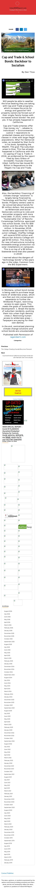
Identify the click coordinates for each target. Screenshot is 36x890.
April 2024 (7, 688)
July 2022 (7, 746)
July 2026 (7, 614)
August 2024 (8, 677)
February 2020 (8, 827)
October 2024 (8, 672)
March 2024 (7, 691)
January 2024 (8, 697)
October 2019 (8, 838)
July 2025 (7, 647)
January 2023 (8, 730)
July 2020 (7, 813)
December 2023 (9, 699)
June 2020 (7, 816)
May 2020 (7, 818)
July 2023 (7, 713)
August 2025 (8, 644)
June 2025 (7, 650)
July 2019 (7, 846)
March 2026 (7, 625)
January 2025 (8, 664)
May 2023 (7, 719)
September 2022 (9, 741)
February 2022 (8, 760)
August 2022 (8, 744)
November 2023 (9, 702)
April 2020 (7, 821)
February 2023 (8, 727)
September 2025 (9, 641)
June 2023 (7, 716)
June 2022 (7, 749)
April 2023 (7, 722)
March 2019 (7, 857)
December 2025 (9, 633)
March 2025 (7, 658)
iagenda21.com (18, 337)
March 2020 (8, 824)
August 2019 (8, 843)
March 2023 (7, 724)
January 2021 (8, 796)
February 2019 (8, 860)
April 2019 (7, 854)
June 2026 (7, 617)
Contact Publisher (18, 399)
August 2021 (8, 777)
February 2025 (8, 661)
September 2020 (9, 807)
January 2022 (8, 763)
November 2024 (9, 669)
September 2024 (9, 675)
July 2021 (7, 780)
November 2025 (9, 636)
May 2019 (7, 851)
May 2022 (7, 752)
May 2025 (7, 652)
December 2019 (9, 832)
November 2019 (9, 835)
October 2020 (8, 804)
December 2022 (9, 733)
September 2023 (9, 708)
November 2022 (9, 735)
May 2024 (7, 686)
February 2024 (8, 694)
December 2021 (9, 766)
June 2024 (7, 683)
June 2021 (7, 782)
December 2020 (9, 799)
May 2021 (7, 785)
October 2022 (8, 738)
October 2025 (8, 639)
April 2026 (7, 622)
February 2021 (8, 793)
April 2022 (7, 755)
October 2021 (8, 771)
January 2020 (8, 829)
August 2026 (8, 611)
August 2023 (8, 710)
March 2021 (7, 791)
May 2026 (7, 619)
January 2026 (8, 630)
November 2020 (9, 802)
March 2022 (7, 757)
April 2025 (7, 655)
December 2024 (9, 666)
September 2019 (9, 840)
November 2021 (9, 769)
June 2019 (7, 849)
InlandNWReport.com (18, 8)
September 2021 (9, 774)
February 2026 (8, 628)
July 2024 (7, 680)
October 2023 (8, 705)
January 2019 (8, 862)
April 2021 (7, 788)
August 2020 (8, 810)
